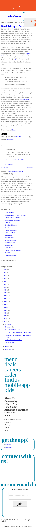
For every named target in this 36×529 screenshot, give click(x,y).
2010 (5, 316)
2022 (5, 281)
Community (10, 401)
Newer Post (4, 167)
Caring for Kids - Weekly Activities (15, 215)
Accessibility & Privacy (16, 526)
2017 (5, 296)
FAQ (6, 430)
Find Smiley (10, 407)
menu (11, 359)
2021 (5, 284)
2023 (5, 278)
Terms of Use (27, 526)
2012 (5, 310)
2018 (5, 293)
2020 (5, 287)
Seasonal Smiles (9, 237)
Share (14, 130)
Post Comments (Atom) (16, 171)
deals (11, 21)
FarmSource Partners (11, 230)
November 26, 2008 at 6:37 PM (15, 160)
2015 (5, 301)
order (10, 374)
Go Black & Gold (10, 232)
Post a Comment (8, 164)
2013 (5, 307)
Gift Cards (10, 412)
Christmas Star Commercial (13, 217)
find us (12, 379)
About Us (9, 398)
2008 (5, 321)
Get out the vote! (10, 342)
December (8, 324)
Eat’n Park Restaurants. (17, 520)
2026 (5, 270)
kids (9, 390)
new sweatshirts (24, 99)
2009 (5, 318)
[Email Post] (30, 136)
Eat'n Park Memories (11, 225)
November (8, 327)
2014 (5, 304)
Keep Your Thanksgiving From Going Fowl (18, 332)
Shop (7, 415)
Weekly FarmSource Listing (13, 250)
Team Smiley (9, 247)
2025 (5, 273)
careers (13, 21)
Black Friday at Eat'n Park (12, 329)
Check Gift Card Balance (12, 419)
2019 (5, 290)
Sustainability (9, 245)
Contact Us (8, 422)
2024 (5, 275)
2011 (5, 313)
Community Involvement (12, 220)
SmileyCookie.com (10, 240)
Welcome (7, 252)
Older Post (30, 167)
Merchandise (9, 139)
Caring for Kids (9, 212)
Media (6, 427)
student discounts (10, 242)
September (8, 349)
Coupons (7, 222)
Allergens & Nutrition (16, 409)
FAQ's (7, 227)
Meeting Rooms (9, 425)
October (7, 346)
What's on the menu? (11, 255)
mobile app (17, 385)
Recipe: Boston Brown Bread (13, 340)
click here (17, 60)
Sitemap (6, 526)
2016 (5, 298)
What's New (11, 404)
